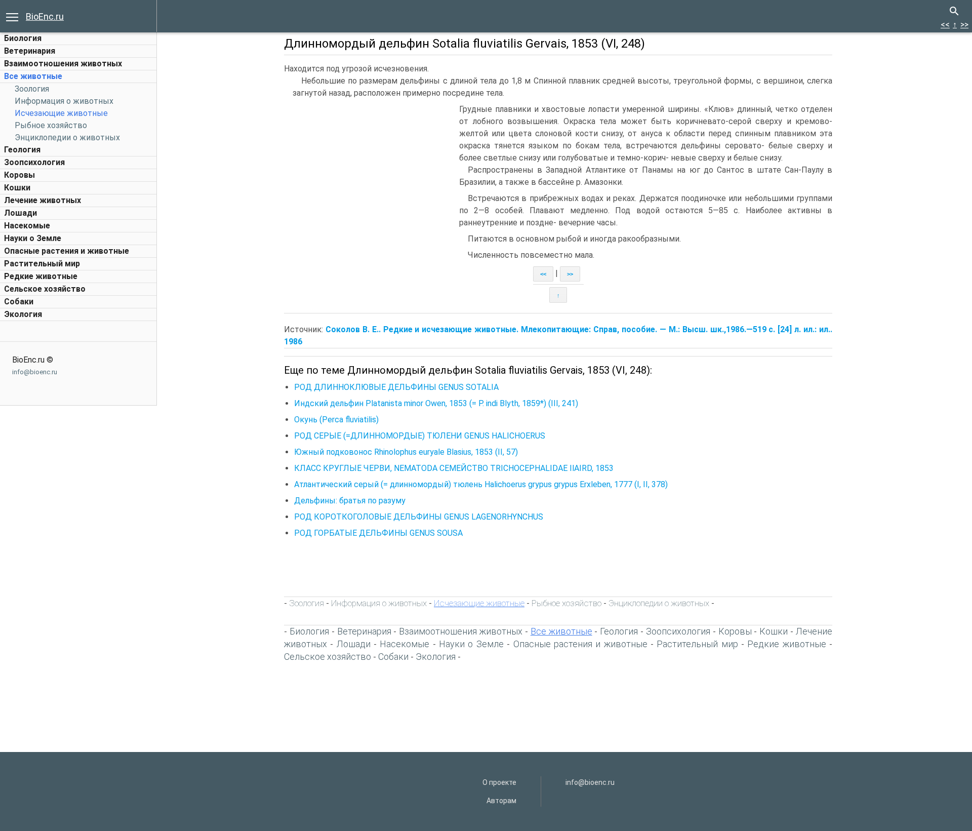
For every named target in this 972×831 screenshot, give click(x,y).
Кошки (17, 187)
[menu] (12, 16)
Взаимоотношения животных (63, 63)
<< (945, 24)
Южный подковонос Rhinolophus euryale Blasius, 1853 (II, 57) (406, 452)
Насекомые (27, 225)
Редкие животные (40, 276)
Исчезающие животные (61, 113)
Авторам (501, 801)
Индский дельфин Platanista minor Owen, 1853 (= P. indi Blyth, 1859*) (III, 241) (436, 403)
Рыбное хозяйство (51, 125)
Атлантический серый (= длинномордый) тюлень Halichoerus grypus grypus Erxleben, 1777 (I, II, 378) (481, 484)
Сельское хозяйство (45, 289)
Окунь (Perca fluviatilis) (336, 419)
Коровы (19, 175)
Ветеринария (29, 51)
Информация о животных (64, 101)
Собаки (18, 301)
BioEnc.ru (45, 16)
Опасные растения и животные (66, 251)
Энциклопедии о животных (67, 137)
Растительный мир (42, 263)
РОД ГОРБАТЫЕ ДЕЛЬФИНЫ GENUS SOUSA (378, 533)
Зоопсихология (34, 162)
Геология (22, 149)
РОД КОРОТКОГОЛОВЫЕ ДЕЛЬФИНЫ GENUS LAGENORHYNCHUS (418, 517)
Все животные (33, 76)
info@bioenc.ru (34, 372)
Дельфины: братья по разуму (350, 500)
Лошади (20, 213)
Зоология (32, 89)
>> (964, 24)
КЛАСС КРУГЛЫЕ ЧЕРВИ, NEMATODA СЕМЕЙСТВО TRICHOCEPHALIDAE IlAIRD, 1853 (454, 468)
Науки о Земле (32, 238)
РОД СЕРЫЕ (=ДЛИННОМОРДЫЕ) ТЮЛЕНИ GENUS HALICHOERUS (419, 436)
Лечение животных (42, 200)
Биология (23, 38)
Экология (23, 314)
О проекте (499, 782)
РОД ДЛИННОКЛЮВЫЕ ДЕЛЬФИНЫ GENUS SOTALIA (396, 387)
